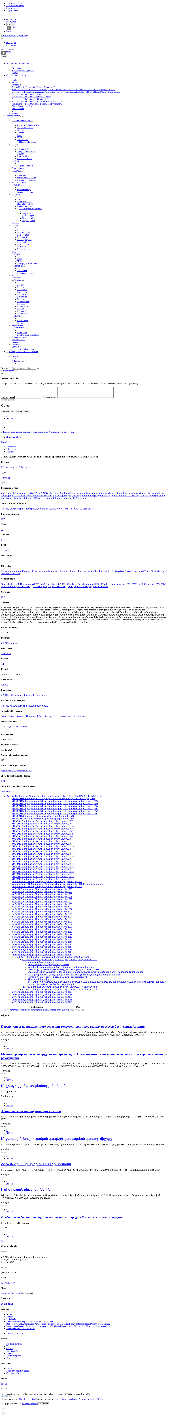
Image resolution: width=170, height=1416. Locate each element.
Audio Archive (18, 108)
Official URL (22, 139)
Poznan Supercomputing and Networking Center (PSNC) (78, 1399)
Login (8, 31)
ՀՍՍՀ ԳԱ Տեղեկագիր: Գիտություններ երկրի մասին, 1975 (43, 844)
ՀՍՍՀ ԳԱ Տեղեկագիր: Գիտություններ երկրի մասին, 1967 (43, 824)
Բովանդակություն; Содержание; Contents (48, 964)
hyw (14, 19)
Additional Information (26, 142)
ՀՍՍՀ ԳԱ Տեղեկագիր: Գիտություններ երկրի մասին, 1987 (43, 874)
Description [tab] (11, 447)
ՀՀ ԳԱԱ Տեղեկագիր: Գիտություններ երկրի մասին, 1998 (42, 902)
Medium (20, 261)
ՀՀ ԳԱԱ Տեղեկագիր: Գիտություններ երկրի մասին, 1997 (42, 899)
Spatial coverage (24, 189)
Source (15, 275)
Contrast (10, 24)
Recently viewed (16, 351)
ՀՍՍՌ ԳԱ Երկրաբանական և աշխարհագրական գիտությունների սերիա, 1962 (55, 811)
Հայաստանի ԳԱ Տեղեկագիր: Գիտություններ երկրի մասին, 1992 (47, 886)
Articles (15, 82)
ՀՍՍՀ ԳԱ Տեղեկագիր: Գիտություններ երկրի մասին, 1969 (43, 829)
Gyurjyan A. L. (82, 716)
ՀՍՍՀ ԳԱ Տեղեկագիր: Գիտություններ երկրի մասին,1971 (42, 834)
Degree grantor (28, 220)
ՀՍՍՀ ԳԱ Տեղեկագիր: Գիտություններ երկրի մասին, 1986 (43, 871)
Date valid (21, 247)
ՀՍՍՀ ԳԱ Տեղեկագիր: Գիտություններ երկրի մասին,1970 (42, 831)
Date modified (23, 242)
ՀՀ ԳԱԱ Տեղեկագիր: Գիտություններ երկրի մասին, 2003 (42, 914)
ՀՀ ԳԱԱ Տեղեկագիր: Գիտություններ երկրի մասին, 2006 (42, 922)
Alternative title (23, 149)
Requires (20, 309)
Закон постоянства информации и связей (31, 1111)
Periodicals (16, 85)
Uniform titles (23, 156)
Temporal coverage (25, 192)
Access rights (22, 320)
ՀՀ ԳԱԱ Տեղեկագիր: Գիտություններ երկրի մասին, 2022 (42, 997)
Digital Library (12, 727)
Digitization (17, 347)
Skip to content (12, 8)
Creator (17, 161)
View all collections (14, 1333)
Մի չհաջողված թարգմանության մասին (33, 1086)
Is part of (20, 287)
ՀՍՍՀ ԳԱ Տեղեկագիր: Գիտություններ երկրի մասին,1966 (42, 821)
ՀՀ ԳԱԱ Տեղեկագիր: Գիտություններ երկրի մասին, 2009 (42, 929)
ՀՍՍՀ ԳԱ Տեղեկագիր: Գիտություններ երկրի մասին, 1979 (43, 854)
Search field (6, 368)
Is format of (22, 297)
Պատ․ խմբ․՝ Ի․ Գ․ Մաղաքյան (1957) (20, 584)
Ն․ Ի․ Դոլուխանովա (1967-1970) (88, 584)
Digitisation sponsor (25, 206)
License (20, 323)
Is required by (23, 311)
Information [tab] (11, 449)
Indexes (9, 116)
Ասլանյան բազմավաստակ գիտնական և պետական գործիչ (61, 967)
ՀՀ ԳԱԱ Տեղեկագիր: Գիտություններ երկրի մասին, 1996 (42, 897)
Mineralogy (21, 716)
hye (10, 19)
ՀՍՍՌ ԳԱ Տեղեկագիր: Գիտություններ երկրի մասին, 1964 (43, 816)
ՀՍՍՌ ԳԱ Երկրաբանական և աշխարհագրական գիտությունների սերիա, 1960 (55, 806)
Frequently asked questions (23, 70)
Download (5, 442)
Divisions (16, 344)
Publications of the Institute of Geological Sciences (33, 99)
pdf (2, 664)
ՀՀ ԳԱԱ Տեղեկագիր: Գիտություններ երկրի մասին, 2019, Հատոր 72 (53, 957)
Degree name (27, 213)
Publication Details (22, 120)
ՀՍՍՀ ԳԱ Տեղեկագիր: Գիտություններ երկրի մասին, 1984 (43, 866)
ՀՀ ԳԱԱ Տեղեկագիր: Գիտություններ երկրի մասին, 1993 (42, 889)
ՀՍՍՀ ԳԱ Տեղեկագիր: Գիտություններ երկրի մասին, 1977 (43, 849)
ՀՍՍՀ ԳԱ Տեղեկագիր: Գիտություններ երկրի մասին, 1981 (43, 859)
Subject (17, 170)
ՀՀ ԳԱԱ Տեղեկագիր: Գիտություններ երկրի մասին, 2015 (42, 944)
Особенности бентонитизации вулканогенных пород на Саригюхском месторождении (63, 1217)
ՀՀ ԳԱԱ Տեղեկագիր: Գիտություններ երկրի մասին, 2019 (42, 954)
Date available (23, 244)
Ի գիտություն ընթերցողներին (25, 1189)
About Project (12, 63)
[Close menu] (2, 38)
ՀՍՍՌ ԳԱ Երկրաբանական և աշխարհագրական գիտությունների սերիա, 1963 (55, 814)
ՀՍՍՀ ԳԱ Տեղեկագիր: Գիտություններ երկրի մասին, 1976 (43, 846)
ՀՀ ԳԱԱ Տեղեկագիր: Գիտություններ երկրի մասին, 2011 (42, 934)
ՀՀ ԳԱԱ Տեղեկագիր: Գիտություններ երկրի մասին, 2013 (42, 939)
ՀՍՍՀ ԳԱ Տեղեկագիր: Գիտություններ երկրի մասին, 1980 (43, 856)
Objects (15, 356)
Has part (20, 285)
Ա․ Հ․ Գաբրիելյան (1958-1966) (56, 584)
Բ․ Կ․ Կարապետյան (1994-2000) (49, 586)
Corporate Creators (25, 166)
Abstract (20, 199)
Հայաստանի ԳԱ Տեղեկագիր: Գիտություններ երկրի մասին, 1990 (47, 881)
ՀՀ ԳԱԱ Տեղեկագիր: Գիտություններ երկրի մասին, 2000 (42, 907)
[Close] (2, 373)
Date (16, 225)
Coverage (18, 185)
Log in (4, 1383)
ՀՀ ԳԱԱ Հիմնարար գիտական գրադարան (24, 695)
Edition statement (19, 337)
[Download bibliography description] (5, 1042)
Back (4, 56)
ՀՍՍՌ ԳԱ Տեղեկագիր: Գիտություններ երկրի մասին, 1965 (43, 819)
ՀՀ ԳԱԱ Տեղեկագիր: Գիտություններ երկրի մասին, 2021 (42, 994)
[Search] (38, 368)
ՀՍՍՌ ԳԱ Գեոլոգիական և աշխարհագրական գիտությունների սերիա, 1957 (53, 798)
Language (16, 278)
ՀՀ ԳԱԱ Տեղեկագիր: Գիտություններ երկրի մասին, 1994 (42, 891)
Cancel (4, 400)
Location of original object (28, 335)
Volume (20, 130)
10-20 (3, 597)
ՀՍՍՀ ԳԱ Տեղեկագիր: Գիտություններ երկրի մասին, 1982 (43, 861)
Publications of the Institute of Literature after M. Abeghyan (37, 101)
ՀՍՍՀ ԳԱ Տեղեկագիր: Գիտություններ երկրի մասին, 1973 (43, 839)
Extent (19, 259)
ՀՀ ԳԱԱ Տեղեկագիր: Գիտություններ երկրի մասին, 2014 (42, 942)
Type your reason (49, 397)
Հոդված (5, 478)
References (21, 299)
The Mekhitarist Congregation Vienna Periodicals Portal (35, 87)
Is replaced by (23, 306)
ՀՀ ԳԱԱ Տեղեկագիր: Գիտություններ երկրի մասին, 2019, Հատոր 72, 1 (59, 959)
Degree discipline (29, 218)
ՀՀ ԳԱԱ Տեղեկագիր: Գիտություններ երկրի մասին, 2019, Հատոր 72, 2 (59, 987)
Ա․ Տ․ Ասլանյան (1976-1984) (152, 584)
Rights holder (17, 325)
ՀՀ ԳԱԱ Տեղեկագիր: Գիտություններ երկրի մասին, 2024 (42, 1002)
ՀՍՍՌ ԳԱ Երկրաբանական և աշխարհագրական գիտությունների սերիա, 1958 (55, 801)
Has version (22, 289)
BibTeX (9, 418)
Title (16, 144)
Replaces (21, 304)
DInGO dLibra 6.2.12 (27, 1399)
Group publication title (26, 151)
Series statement (18, 340)
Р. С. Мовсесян (7, 467)
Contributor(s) (18, 168)
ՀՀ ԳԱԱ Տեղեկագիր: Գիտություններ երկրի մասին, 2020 (42, 992)
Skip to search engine (15, 5)
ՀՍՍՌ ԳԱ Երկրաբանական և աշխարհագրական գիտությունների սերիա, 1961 (55, 809)
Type (14, 251)
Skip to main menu (14, 3)
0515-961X (6, 550)
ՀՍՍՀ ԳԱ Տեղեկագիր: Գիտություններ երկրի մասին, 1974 (43, 841)
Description (16, 68)
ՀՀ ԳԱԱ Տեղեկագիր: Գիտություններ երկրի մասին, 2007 (42, 924)
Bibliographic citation (26, 273)
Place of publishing (25, 204)
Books (14, 80)
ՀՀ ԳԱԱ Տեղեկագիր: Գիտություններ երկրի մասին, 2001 (42, 909)
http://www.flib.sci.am (10, 1293)
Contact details (12, 1373)
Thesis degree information (30, 209)
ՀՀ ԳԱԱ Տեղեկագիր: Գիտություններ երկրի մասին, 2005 (42, 919)
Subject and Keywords (26, 178)
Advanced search (8, 371)
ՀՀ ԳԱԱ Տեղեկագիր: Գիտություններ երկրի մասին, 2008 (42, 927)
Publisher (16, 223)
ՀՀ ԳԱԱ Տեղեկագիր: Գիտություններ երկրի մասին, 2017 (42, 949)
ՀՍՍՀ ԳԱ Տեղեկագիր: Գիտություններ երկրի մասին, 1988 (43, 876)
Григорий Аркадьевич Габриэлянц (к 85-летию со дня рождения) (57, 977)
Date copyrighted (24, 239)
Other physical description (28, 263)
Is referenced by (23, 301)
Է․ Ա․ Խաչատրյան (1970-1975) (121, 584)
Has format (21, 294)
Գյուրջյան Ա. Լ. (52, 716)
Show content (13, 437)
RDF (3, 781)
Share (13, 27)
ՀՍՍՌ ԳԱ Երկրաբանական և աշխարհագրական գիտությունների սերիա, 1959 (55, 803)
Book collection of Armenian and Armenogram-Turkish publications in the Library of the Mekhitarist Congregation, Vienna (63, 89)
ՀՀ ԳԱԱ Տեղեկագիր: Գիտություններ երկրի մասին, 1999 (42, 904)
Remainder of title (24, 158)
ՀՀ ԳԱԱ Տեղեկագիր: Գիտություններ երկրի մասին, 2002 (42, 912)
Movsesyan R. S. (68, 716)
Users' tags (21, 175)
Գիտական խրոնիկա (39, 979)
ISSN (19, 135)
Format (17, 254)
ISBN (19, 137)
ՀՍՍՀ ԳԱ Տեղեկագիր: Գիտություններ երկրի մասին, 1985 (43, 869)
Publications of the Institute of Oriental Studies (31, 97)
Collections (11, 75)
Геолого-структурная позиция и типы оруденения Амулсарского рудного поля (63, 969)
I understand (43, 1404)
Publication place (19, 182)
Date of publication (25, 128)
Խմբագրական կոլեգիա (41, 962)
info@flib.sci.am (8, 1283)
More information (29, 1404)
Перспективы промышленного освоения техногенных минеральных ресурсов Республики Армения (73, 1026)
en (7, 19)
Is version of (22, 292)
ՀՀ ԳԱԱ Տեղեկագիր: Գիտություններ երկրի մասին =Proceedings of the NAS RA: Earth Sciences (48, 509)
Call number (22, 270)
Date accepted (23, 235)
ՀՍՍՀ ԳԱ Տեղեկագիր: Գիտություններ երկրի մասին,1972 (42, 836)
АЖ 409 (4, 685)
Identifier (18, 266)
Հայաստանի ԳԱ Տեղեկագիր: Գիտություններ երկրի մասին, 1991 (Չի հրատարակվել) (58, 884)
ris (7, 416)
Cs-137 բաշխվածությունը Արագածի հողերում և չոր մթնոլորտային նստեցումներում (74, 974)
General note (17, 342)
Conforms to (22, 313)
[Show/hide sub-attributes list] (13, 121)
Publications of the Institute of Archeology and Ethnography (37, 104)
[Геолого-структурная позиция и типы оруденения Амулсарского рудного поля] (37, 432)
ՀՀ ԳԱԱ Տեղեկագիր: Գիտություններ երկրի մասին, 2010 (42, 932)
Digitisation (22, 332)
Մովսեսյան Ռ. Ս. (35, 716)
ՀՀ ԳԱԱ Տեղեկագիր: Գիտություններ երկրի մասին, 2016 (42, 947)
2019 (3, 519)
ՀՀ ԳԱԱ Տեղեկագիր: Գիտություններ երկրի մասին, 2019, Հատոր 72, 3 (59, 989)
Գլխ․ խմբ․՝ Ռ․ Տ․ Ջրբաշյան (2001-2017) (88, 586)
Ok (3, 1409)
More (3, 1241)
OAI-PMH (5, 791)
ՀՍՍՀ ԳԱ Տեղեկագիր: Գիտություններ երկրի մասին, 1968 (43, 826)
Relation (18, 280)
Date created (22, 230)
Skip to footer (12, 10)
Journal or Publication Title (28, 125)
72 (2, 529)
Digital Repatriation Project (23, 106)
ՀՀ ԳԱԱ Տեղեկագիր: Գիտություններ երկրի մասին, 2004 (42, 917)
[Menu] (2, 15)
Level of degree (28, 216)
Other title (21, 154)
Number (20, 132)
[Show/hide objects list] (21, 116)
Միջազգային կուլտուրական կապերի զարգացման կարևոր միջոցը (56, 1138)
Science (4, 716)
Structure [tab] (10, 451)
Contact (15, 73)
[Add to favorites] (2, 423)
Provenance (19, 328)
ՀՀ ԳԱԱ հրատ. (9, 643)
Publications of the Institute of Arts (26, 94)
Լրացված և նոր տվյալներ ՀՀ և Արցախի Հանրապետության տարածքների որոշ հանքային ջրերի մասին (85, 972)
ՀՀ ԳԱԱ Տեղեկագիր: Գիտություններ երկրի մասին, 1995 (42, 894)
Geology (12, 716)
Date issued (22, 237)
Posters (15, 113)
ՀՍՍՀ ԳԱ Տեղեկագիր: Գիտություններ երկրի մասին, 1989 (43, 879)
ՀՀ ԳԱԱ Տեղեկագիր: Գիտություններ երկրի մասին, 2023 (42, 999)
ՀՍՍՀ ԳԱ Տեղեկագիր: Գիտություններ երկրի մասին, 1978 (43, 851)
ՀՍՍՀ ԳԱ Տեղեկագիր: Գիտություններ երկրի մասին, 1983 (43, 864)
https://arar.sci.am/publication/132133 (16, 771)
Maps (14, 111)
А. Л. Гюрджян (23, 467)
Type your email (8, 397)
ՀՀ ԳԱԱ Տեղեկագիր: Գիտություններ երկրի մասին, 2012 (42, 937)
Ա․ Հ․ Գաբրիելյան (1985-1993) (16, 586)
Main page (7, 1303)
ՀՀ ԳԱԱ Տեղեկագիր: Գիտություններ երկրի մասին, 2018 (42, 952)
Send (12, 400)
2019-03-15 (6, 653)
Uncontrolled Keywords (27, 180)
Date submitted (23, 232)
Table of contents (24, 201)
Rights (17, 316)
